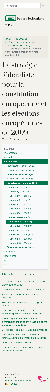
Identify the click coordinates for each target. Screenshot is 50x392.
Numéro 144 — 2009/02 (21, 234)
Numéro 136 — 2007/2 (20, 200)
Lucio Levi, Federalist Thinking (16, 342)
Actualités (9, 260)
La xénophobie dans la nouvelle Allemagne (23, 289)
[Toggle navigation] (7, 25)
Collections (9, 157)
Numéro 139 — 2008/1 (20, 213)
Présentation (10, 153)
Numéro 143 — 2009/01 (20, 230)
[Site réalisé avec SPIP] (43, 379)
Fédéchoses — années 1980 (20, 174)
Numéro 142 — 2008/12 (20, 226)
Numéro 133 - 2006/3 (19, 187)
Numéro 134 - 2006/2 (19, 191)
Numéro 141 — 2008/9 (19, 45)
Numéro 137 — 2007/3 (20, 204)
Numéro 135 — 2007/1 (20, 196)
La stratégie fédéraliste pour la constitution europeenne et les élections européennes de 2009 (24, 321)
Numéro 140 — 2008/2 (20, 217)
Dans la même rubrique (20, 274)
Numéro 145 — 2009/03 (21, 239)
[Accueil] (25, 19)
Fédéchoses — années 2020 (20, 166)
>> (43, 5)
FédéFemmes (11, 251)
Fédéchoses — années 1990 (20, 178)
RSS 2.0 (12, 384)
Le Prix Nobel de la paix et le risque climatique (24, 330)
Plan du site (11, 380)
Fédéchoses (21, 39)
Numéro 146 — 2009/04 (21, 243)
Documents (10, 256)
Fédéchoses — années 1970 (20, 170)
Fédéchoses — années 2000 (21, 42)
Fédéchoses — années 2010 (20, 247)
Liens (6, 264)
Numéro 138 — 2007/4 (20, 208)
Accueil (7, 39)
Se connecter (24, 380)
